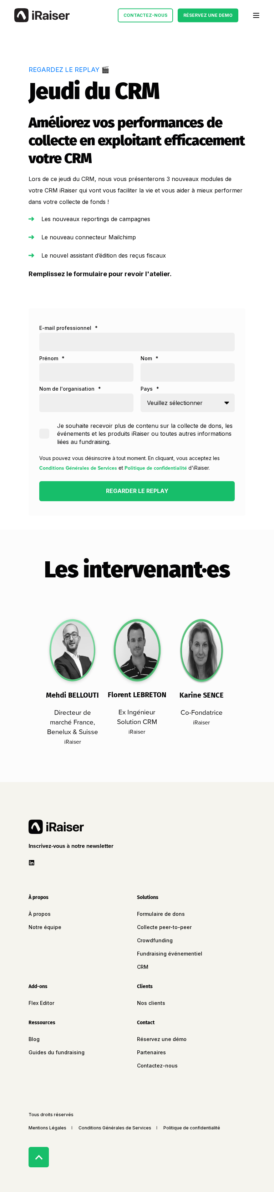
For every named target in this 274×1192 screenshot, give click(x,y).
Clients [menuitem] (145, 987)
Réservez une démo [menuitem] (162, 1039)
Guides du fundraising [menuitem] (57, 1052)
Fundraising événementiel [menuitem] (169, 954)
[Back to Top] (39, 1157)
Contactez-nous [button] (145, 15)
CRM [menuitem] (142, 967)
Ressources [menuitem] (42, 1023)
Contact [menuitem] (145, 1023)
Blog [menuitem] (34, 1039)
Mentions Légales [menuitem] (47, 1127)
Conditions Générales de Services (78, 468)
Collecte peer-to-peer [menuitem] (164, 927)
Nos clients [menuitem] (151, 1003)
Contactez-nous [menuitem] (157, 1065)
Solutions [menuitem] (147, 897)
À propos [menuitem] (39, 897)
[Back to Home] (42, 15)
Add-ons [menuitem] (38, 987)
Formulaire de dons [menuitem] (161, 914)
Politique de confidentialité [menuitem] (191, 1127)
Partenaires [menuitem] (151, 1052)
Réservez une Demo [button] (208, 15)
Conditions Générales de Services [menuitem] (114, 1127)
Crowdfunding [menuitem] (155, 940)
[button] (72, 846)
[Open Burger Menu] (256, 15)
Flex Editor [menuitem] (41, 1003)
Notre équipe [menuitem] (45, 927)
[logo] (56, 827)
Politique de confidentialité (156, 468)
